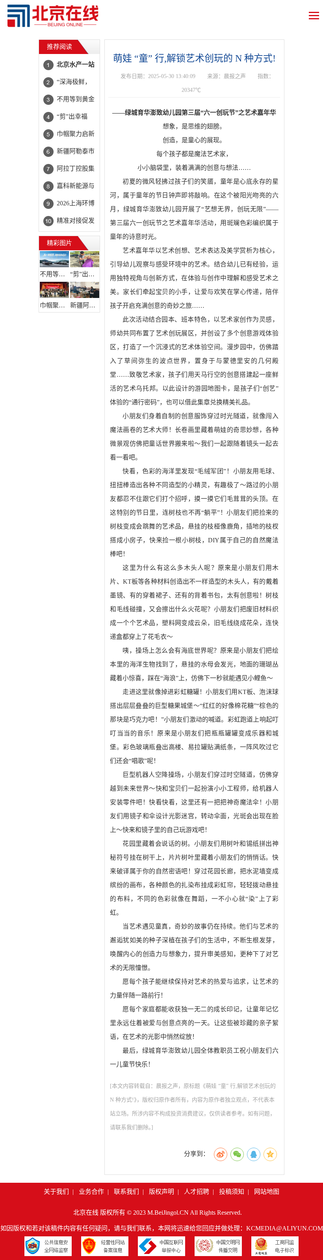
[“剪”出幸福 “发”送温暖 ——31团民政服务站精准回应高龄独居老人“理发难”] (84, 259)
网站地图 (266, 1191)
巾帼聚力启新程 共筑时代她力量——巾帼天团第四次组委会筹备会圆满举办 (54, 305)
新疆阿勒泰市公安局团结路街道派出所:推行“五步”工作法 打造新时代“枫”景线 (84, 305)
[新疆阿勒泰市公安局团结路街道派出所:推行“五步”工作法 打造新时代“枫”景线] (84, 290)
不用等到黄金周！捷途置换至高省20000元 (54, 274)
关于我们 (56, 1191)
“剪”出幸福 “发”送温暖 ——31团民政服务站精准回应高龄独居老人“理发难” (84, 274)
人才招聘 (196, 1191)
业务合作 (91, 1191)
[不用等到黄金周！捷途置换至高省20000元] (54, 259)
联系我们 (126, 1191)
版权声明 (161, 1191)
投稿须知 (231, 1191)
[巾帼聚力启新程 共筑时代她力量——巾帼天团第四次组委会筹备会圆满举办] (54, 290)
